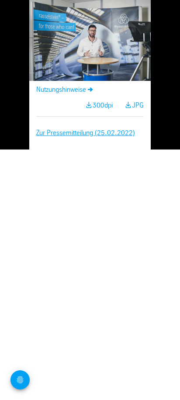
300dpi (103, 105)
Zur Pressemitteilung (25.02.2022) (85, 133)
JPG (138, 105)
